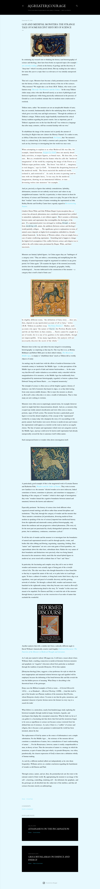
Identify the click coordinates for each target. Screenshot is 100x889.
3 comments (36, 832)
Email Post (30, 799)
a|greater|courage (47, 6)
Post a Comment (27, 809)
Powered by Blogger (51, 883)
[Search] (77, 5)
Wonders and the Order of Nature (48, 486)
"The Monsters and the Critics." (46, 89)
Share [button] (23, 799)
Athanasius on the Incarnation (48, 828)
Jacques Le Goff (49, 152)
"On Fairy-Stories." (56, 326)
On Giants (57, 137)
